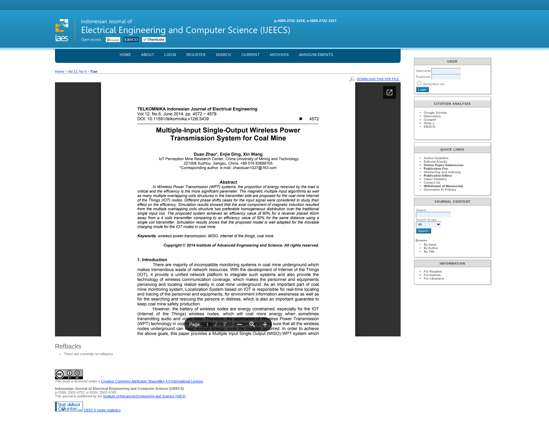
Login (170, 55)
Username (423, 70)
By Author (431, 248)
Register (196, 55)
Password (423, 76)
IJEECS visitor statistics (102, 410)
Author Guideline (436, 158)
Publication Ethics (438, 175)
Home (125, 55)
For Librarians (434, 278)
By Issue (430, 244)
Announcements (316, 55)
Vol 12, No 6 (77, 71)
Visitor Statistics (435, 179)
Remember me (433, 84)
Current (250, 55)
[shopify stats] (69, 410)
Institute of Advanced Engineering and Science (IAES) (144, 396)
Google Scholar (435, 112)
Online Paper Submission (444, 165)
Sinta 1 (429, 123)
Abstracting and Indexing (442, 172)
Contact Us (432, 182)
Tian (94, 71)
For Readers (433, 271)
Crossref (430, 119)
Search (223, 55)
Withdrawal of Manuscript (443, 186)
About (147, 55)
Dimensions (432, 116)
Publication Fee (436, 168)
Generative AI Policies (440, 189)
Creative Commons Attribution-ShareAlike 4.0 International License (152, 381)
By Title (429, 251)
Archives (279, 55)
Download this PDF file (378, 79)
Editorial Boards (435, 161)
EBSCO (429, 126)
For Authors (432, 275)
